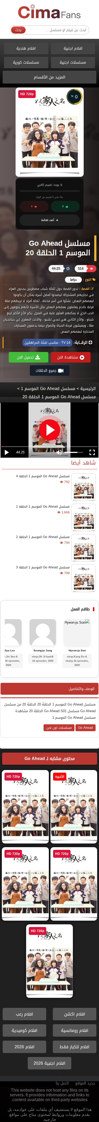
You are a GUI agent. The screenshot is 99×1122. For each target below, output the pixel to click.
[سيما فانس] (50, 11)
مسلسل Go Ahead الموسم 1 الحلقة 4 (43, 476)
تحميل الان (25, 357)
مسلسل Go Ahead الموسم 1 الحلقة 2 (43, 537)
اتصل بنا (62, 1083)
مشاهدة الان (67, 357)
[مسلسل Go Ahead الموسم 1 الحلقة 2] (83, 548)
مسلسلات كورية (26, 62)
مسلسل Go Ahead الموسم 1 (48, 388)
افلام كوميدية (24, 1030)
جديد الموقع (85, 1083)
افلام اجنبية (73, 48)
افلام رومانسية (74, 1030)
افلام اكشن (74, 1014)
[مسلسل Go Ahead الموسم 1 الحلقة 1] (83, 517)
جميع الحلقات (46, 370)
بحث (18, 30)
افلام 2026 (25, 1047)
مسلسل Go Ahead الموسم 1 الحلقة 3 (43, 567)
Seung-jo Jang (43, 650)
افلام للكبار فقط (74, 1047)
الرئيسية (88, 388)
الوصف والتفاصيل (82, 688)
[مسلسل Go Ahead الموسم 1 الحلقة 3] (83, 578)
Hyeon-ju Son (77, 650)
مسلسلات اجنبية (73, 62)
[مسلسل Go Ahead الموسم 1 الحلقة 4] (83, 487)
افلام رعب (24, 1014)
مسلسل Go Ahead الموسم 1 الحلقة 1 (43, 506)
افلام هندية (26, 48)
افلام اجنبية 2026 (49, 1063)
